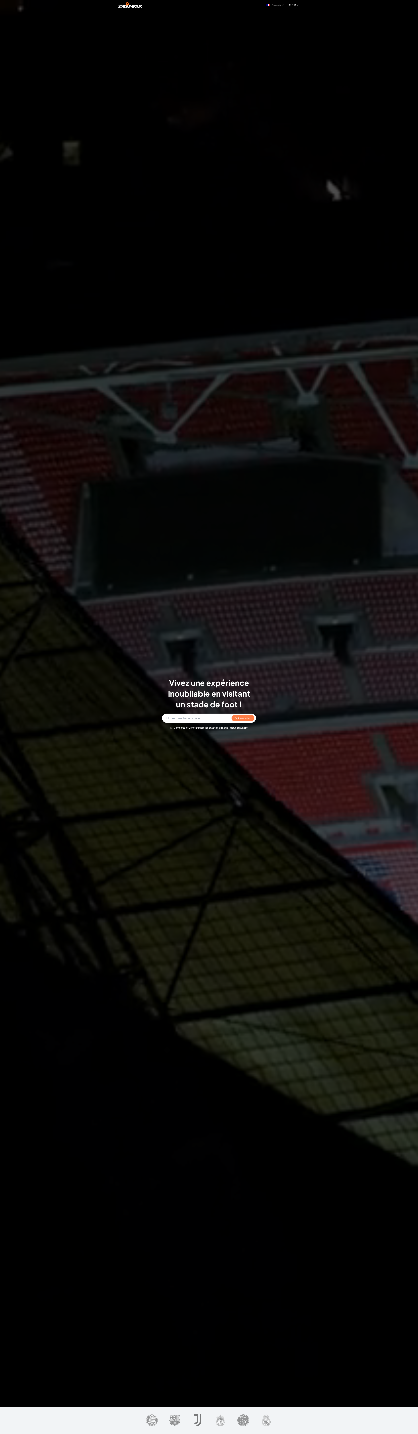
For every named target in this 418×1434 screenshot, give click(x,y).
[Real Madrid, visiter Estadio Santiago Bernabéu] (266, 1420)
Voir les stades (242, 718)
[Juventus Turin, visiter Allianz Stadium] (197, 1420)
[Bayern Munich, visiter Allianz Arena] (152, 1420)
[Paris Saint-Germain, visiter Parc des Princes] (243, 1420)
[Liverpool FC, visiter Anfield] (220, 1420)
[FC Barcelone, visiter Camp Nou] (175, 1420)
